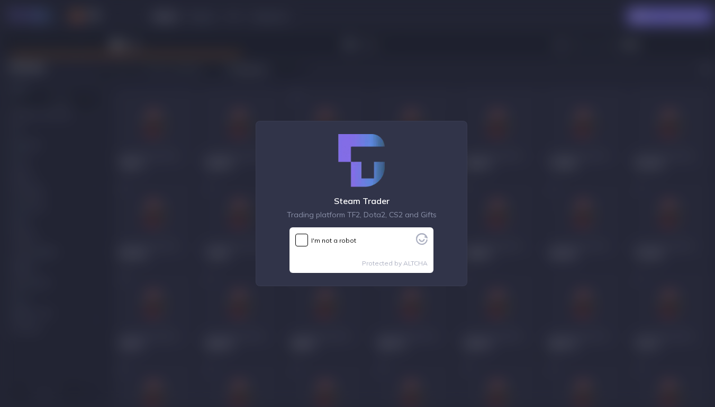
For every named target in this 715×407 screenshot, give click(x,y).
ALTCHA (415, 263)
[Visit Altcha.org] (422, 241)
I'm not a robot (333, 240)
